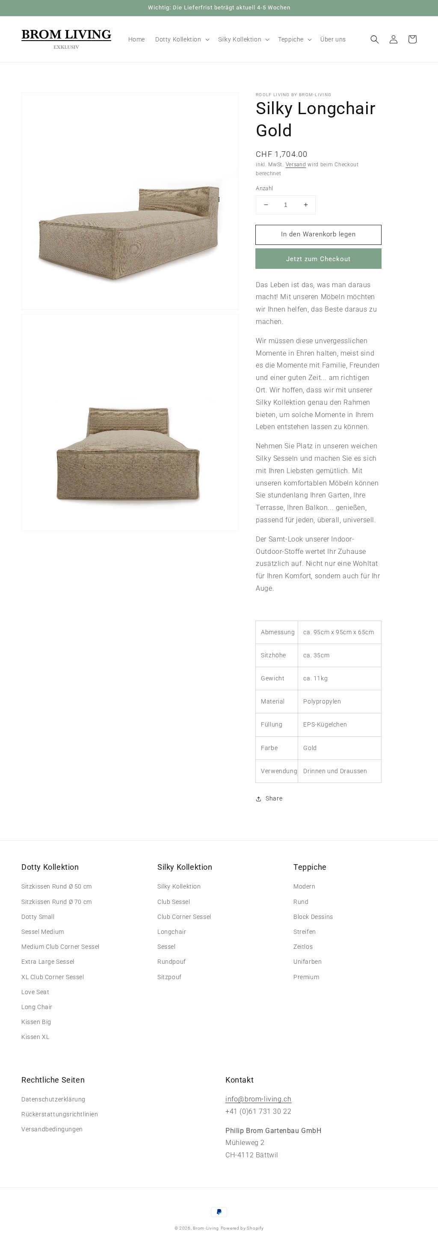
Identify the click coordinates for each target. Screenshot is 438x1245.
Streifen (304, 931)
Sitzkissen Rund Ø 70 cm (56, 901)
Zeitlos (303, 946)
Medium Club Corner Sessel (60, 946)
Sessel (166, 946)
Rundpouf (171, 961)
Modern (304, 886)
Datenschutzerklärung (53, 1099)
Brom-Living (206, 1228)
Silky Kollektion (179, 886)
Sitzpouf (169, 977)
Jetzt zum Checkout (318, 259)
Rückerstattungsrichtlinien (59, 1114)
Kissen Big (36, 1021)
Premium (306, 977)
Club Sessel (173, 901)
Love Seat (35, 992)
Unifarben (307, 961)
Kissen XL (35, 1036)
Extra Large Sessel (47, 961)
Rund (300, 901)
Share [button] (274, 798)
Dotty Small (38, 916)
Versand (296, 165)
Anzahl (264, 188)
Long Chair (37, 1007)
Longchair (171, 931)
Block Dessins (313, 916)
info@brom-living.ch (258, 1099)
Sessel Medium (42, 931)
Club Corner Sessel (184, 916)
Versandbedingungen (52, 1129)
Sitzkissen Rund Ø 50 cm (56, 886)
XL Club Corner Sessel (52, 977)
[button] (374, 39)
